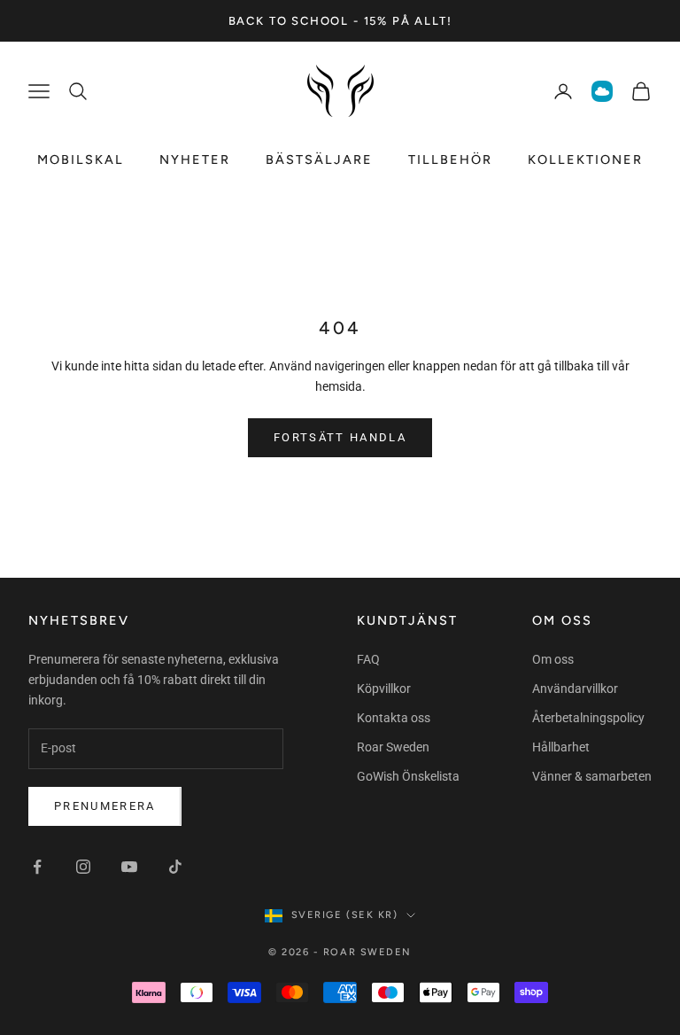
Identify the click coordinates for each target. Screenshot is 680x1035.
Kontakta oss (393, 718)
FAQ (368, 659)
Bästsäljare (319, 159)
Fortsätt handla (340, 437)
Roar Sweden (393, 747)
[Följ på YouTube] (129, 866)
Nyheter (194, 159)
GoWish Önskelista (408, 776)
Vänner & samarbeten (592, 776)
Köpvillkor (384, 688)
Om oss (553, 659)
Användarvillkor (575, 688)
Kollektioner (585, 159)
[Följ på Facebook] (37, 866)
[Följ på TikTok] (175, 866)
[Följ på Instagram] (83, 866)
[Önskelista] (602, 91)
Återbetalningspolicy (588, 718)
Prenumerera (105, 806)
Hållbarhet (561, 747)
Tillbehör (450, 159)
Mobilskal (80, 159)
